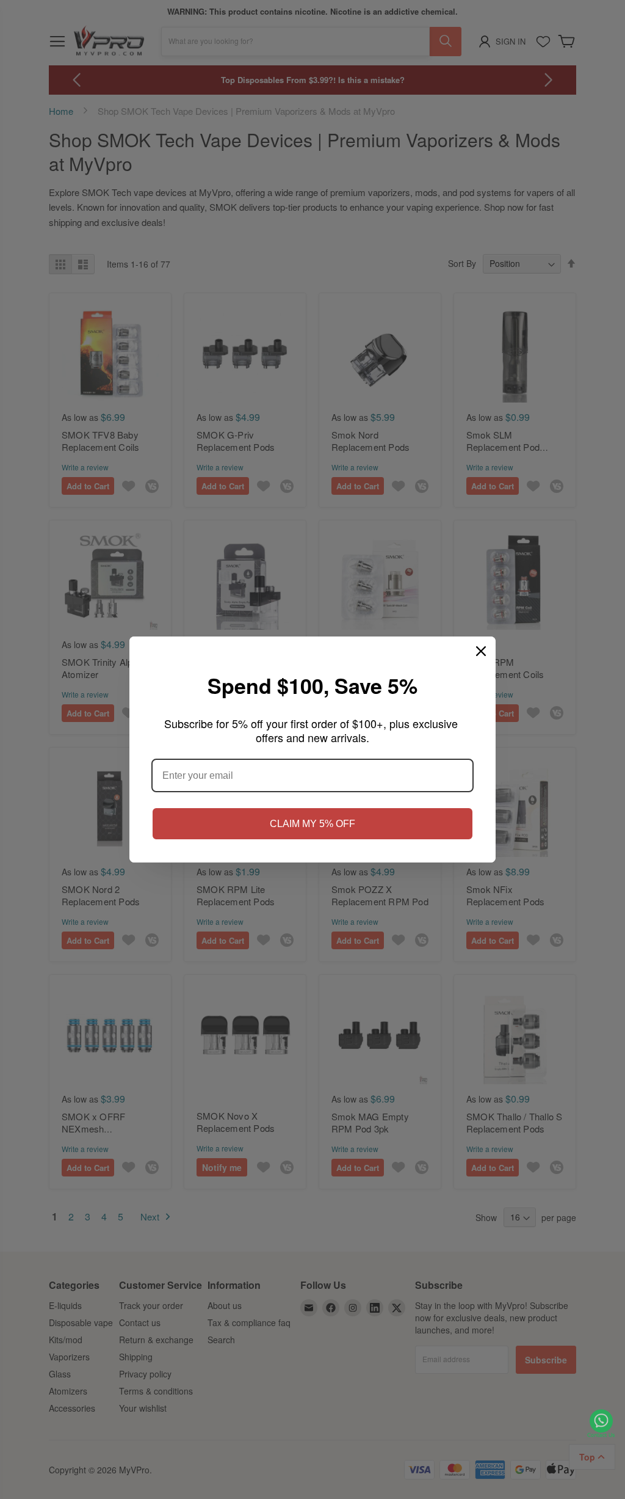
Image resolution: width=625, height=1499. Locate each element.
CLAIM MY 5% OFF (312, 824)
